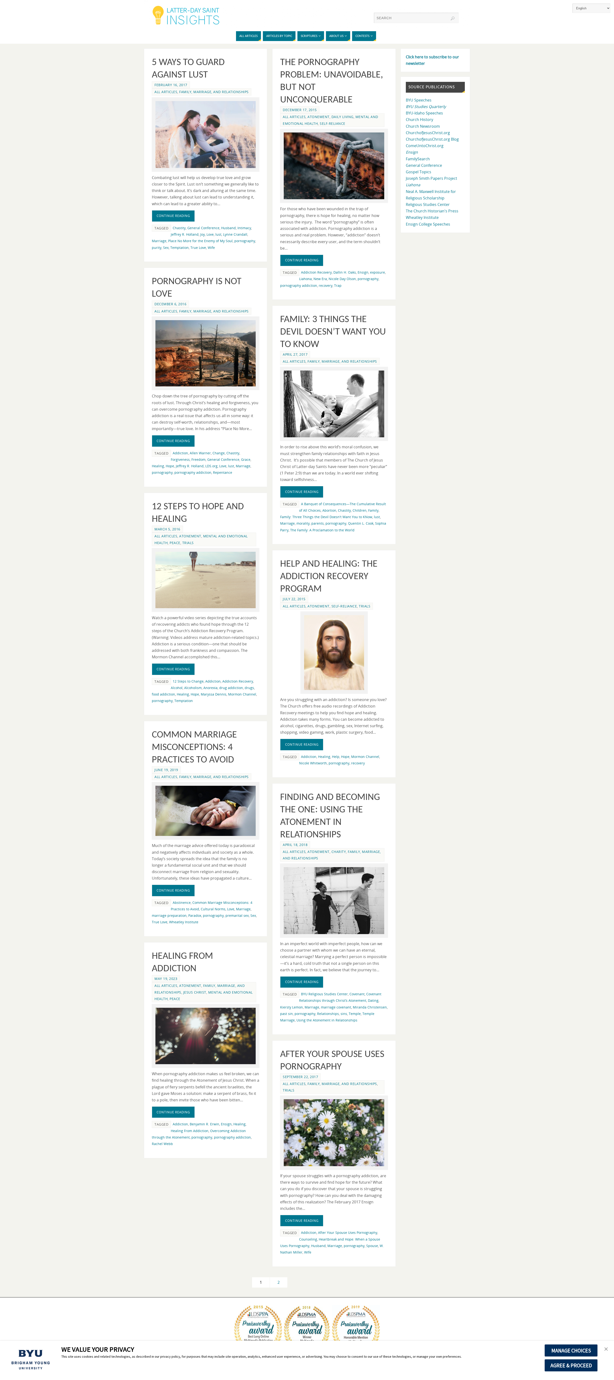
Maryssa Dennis (213, 694)
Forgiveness (180, 459)
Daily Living (342, 116)
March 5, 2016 (167, 529)
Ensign (363, 272)
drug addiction (231, 687)
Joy (202, 234)
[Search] (452, 18)
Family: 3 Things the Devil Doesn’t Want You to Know (333, 332)
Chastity (179, 228)
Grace (245, 459)
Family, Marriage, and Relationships (214, 92)
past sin (286, 1013)
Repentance (222, 472)
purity (156, 247)
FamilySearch (418, 159)
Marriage (159, 241)
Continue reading (173, 216)
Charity (338, 851)
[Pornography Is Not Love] (205, 353)
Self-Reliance (332, 123)
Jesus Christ (194, 992)
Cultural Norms (213, 909)
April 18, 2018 (295, 844)
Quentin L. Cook (360, 523)
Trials (188, 542)
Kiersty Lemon (291, 1007)
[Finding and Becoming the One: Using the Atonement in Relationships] (334, 901)
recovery (325, 285)
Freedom (198, 459)
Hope (170, 466)
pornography (244, 241)
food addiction (163, 694)
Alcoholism (193, 687)
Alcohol (177, 687)
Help (335, 756)
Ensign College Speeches (428, 224)
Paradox (194, 915)
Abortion (329, 510)
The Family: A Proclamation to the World (322, 530)
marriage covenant (336, 1007)
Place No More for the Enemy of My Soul (200, 241)
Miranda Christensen (370, 1007)
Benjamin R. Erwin (204, 1124)
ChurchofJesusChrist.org (428, 132)
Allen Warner (200, 453)
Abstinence (182, 902)
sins (344, 1013)
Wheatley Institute (183, 922)
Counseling (308, 1239)
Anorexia (210, 687)
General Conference (203, 228)
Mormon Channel (242, 694)
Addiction (180, 453)
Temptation (179, 247)
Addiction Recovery (316, 272)
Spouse (372, 1245)
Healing (158, 466)
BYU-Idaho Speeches (424, 113)
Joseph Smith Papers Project (431, 178)
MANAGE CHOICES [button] (571, 1350)
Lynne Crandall (235, 234)
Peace (175, 542)
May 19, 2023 (165, 978)
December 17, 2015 (300, 110)
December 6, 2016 (170, 304)
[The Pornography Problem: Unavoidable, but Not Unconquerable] (334, 166)
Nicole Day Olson (342, 278)
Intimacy (244, 228)
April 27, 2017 (295, 354)
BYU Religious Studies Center (324, 994)
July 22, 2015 (294, 599)
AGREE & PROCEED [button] (571, 1365)
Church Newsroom (423, 126)
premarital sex (237, 915)
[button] (606, 1349)
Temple (355, 1013)
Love (210, 234)
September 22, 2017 (300, 1076)
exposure (377, 272)
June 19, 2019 (166, 770)
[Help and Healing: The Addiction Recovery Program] (334, 653)
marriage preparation (169, 915)
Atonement (318, 116)
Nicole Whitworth (313, 763)
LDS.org (211, 466)
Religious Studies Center (428, 204)
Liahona (305, 278)
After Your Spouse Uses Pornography (347, 1232)
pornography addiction (298, 285)
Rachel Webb (162, 1143)
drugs (249, 687)
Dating (373, 1000)
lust (218, 234)
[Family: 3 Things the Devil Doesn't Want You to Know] (334, 404)
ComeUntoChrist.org (424, 145)
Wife (211, 247)
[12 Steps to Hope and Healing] (205, 580)
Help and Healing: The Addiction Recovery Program (329, 576)
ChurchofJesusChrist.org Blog (432, 139)
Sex (166, 247)
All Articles (165, 92)
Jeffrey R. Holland (185, 234)
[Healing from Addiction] (205, 1036)
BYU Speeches (418, 100)
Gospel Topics (418, 171)
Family (373, 510)
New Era (320, 278)
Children (359, 510)
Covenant (357, 994)
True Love (198, 247)
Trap (338, 285)
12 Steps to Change (188, 681)
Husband (228, 228)
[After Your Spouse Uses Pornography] (334, 1133)
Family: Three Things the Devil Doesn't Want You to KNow (326, 517)
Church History (419, 119)
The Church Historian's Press (432, 211)
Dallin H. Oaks (344, 272)
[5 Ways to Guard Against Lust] (205, 134)
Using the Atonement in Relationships (326, 1020)
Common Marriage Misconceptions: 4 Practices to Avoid (194, 747)
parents (317, 523)
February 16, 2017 (170, 85)
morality (303, 523)
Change (219, 453)
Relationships (328, 1013)
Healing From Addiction (189, 1130)
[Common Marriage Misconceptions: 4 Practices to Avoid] (205, 811)
